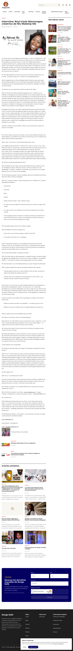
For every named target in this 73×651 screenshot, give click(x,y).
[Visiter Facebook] (66, 5)
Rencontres (60, 24)
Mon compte (67, 12)
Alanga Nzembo (44, 12)
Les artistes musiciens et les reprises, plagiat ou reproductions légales (25, 454)
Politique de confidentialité (58, 643)
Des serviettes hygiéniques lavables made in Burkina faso (11, 519)
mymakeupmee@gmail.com (12, 426)
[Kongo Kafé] (6, 5)
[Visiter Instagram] (69, 5)
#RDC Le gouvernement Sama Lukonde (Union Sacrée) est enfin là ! (64, 83)
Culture (38, 11)
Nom (51, 572)
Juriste (12, 451)
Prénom (32, 572)
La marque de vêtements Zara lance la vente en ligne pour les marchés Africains (34, 489)
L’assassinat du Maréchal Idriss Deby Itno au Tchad (64, 73)
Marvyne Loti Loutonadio (22, 432)
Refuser (24, 647)
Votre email (33, 580)
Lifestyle (4, 18)
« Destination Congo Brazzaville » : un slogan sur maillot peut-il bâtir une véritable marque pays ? (64, 40)
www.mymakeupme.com (29, 392)
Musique (60, 89)
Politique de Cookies (57, 620)
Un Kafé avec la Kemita (9, 548)
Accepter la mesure (33, 647)
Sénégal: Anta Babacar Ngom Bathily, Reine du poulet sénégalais (35, 519)
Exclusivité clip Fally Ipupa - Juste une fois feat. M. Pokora (63, 92)
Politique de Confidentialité (59, 616)
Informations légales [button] (57, 11)
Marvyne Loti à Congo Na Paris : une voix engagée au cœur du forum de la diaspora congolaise (64, 28)
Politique (31, 11)
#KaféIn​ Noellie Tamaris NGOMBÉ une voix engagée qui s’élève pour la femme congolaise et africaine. (64, 63)
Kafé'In (11, 11)
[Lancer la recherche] (59, 5)
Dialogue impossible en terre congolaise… (23, 443)
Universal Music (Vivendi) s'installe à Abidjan (35, 548)
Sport (59, 35)
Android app (42, 616)
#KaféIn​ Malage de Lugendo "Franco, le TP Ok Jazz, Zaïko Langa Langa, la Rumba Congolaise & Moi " (64, 103)
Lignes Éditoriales (57, 628)
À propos (55, 631)
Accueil (5, 11)
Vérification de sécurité (35, 587)
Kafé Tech (23, 12)
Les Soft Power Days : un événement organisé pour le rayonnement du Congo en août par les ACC (64, 51)
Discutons (17, 11)
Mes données (56, 624)
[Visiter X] (63, 5)
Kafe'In (59, 98)
